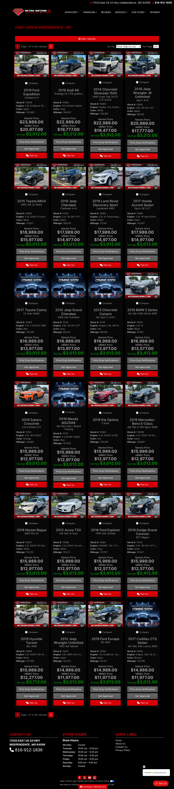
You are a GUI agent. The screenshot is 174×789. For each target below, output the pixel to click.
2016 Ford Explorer (105, 531)
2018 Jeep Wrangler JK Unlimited (142, 94)
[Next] (50, 46)
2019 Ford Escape (105, 640)
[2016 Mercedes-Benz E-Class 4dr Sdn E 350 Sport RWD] (142, 394)
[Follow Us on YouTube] (89, 778)
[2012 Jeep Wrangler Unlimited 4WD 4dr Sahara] (68, 614)
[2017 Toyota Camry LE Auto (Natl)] (31, 285)
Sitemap (91, 781)
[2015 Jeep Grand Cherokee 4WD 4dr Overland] (68, 285)
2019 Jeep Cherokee (68, 204)
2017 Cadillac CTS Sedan (142, 642)
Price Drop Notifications (31, 142)
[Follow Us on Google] (95, 778)
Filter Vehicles (88, 39)
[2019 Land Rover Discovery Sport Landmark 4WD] (105, 176)
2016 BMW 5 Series (142, 311)
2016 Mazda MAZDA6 (68, 424)
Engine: (20, 105)
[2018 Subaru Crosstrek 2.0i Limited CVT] (31, 394)
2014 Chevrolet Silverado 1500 (105, 94)
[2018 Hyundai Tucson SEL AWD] (31, 614)
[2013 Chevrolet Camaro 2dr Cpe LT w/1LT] (105, 285)
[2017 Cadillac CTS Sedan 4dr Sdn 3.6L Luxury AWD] (142, 614)
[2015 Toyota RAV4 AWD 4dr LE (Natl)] (31, 176)
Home (119, 740)
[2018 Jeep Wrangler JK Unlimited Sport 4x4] (142, 64)
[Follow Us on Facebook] (79, 778)
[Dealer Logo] (32, 12)
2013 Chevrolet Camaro (105, 313)
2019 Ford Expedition (31, 93)
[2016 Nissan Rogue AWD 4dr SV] (31, 505)
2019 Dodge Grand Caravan (142, 533)
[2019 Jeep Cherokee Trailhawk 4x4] (68, 176)
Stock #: (20, 102)
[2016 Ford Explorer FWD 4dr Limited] (105, 505)
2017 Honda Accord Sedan (142, 204)
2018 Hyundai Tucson (31, 642)
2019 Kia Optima (105, 421)
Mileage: (20, 112)
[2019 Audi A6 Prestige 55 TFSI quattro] (68, 64)
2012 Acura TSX (68, 531)
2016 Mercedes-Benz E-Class (142, 423)
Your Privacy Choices (102, 781)
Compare (33, 83)
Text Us (33, 155)
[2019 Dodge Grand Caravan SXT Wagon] (142, 505)
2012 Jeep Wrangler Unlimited (68, 642)
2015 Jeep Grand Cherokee (68, 313)
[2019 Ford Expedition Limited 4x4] (31, 64)
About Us (120, 743)
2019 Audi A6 (68, 91)
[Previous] (17, 46)
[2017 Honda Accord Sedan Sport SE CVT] (142, 176)
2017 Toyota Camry (31, 311)
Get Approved (31, 148)
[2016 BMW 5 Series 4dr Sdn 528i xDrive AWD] (142, 285)
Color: (19, 109)
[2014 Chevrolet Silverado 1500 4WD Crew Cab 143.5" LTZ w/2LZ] (105, 64)
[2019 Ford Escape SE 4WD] (105, 614)
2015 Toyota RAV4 (31, 202)
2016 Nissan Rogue (31, 531)
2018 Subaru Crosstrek (31, 423)
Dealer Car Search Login (68, 781)
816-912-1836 (163, 2)
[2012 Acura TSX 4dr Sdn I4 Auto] (68, 505)
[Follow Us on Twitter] (84, 778)
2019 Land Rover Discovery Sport (105, 204)
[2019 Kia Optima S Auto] (105, 394)
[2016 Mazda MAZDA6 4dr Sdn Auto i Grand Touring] (68, 394)
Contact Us (121, 747)
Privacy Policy (123, 750)
